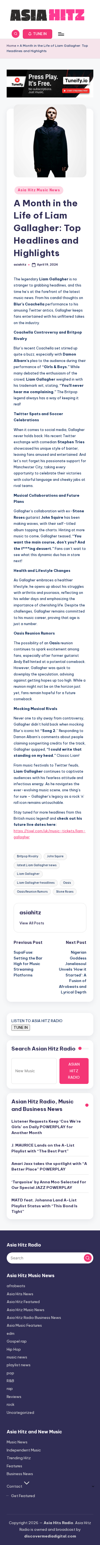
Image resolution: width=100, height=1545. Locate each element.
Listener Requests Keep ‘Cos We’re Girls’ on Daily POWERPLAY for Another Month (46, 1127)
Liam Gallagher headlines (35, 883)
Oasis (67, 883)
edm (10, 1333)
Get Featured (23, 1495)
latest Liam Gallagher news (36, 865)
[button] (37, 34)
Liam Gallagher (28, 874)
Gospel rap (17, 1341)
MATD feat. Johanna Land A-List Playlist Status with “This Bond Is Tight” (44, 1206)
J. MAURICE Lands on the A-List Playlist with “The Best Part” (42, 1148)
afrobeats (16, 1285)
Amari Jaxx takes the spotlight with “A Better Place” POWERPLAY (49, 1166)
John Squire (55, 856)
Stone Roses (64, 891)
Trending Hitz (19, 1457)
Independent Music (24, 1450)
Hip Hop (14, 1349)
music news (17, 1357)
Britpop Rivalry (27, 856)
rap (10, 1388)
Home (11, 46)
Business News (20, 1473)
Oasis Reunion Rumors (32, 891)
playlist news (19, 1364)
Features (14, 1465)
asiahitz (30, 912)
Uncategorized (20, 1412)
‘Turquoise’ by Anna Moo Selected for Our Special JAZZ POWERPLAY (48, 1184)
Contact (14, 1486)
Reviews (14, 1396)
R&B (10, 1380)
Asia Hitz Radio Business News (34, 1317)
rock (10, 1404)
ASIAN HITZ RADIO (74, 1071)
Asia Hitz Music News (39, 190)
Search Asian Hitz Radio (43, 1048)
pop (10, 1372)
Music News (17, 1441)
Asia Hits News (20, 1293)
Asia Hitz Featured (23, 1301)
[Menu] (61, 33)
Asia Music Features (24, 1325)
